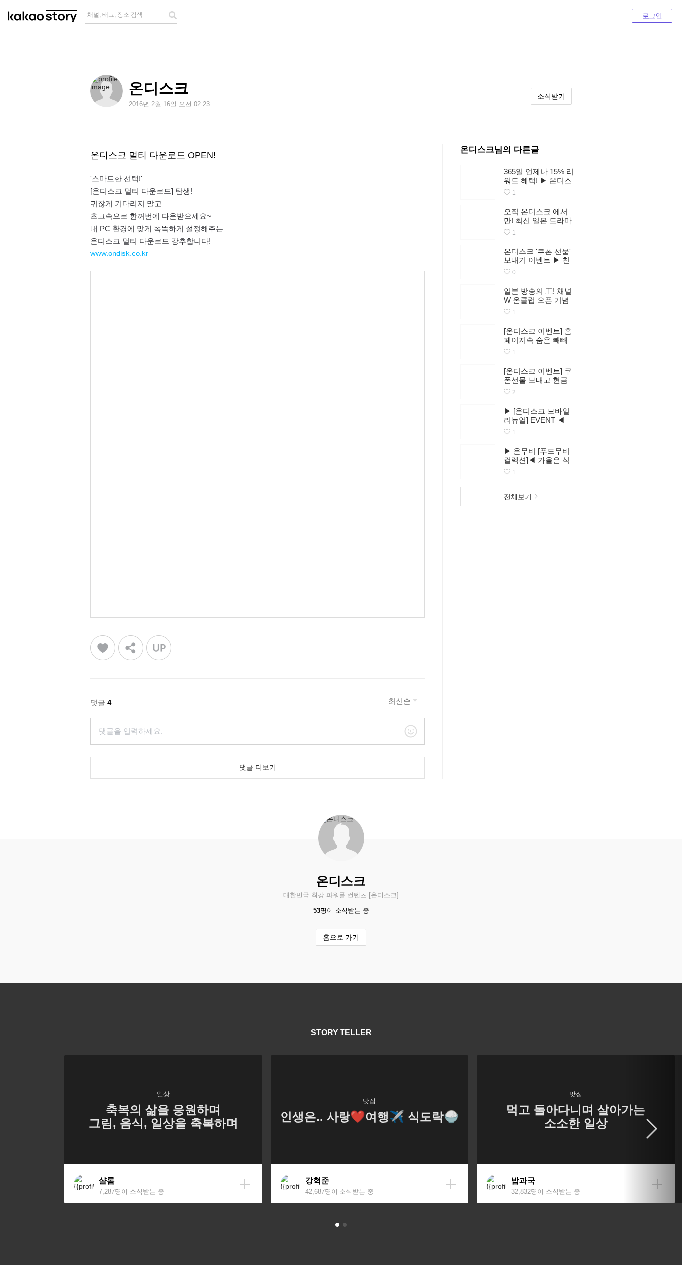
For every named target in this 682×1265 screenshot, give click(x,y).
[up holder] (158, 648)
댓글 (100, 702)
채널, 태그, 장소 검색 (115, 14)
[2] (345, 1225)
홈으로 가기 (341, 937)
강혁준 (317, 1180)
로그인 (652, 16)
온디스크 (159, 88)
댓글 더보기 (257, 767)
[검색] (172, 15)
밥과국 (523, 1180)
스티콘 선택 (410, 731)
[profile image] (106, 91)
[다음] (652, 1129)
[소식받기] (245, 1184)
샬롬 (107, 1180)
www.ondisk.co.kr (119, 253)
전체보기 (518, 497)
